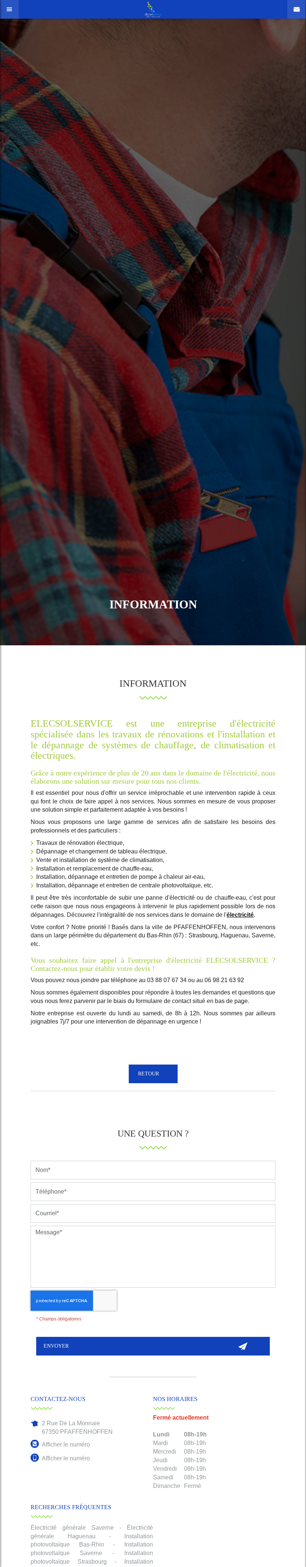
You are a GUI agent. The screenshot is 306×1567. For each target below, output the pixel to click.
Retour (148, 1073)
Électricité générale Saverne (72, 1527)
